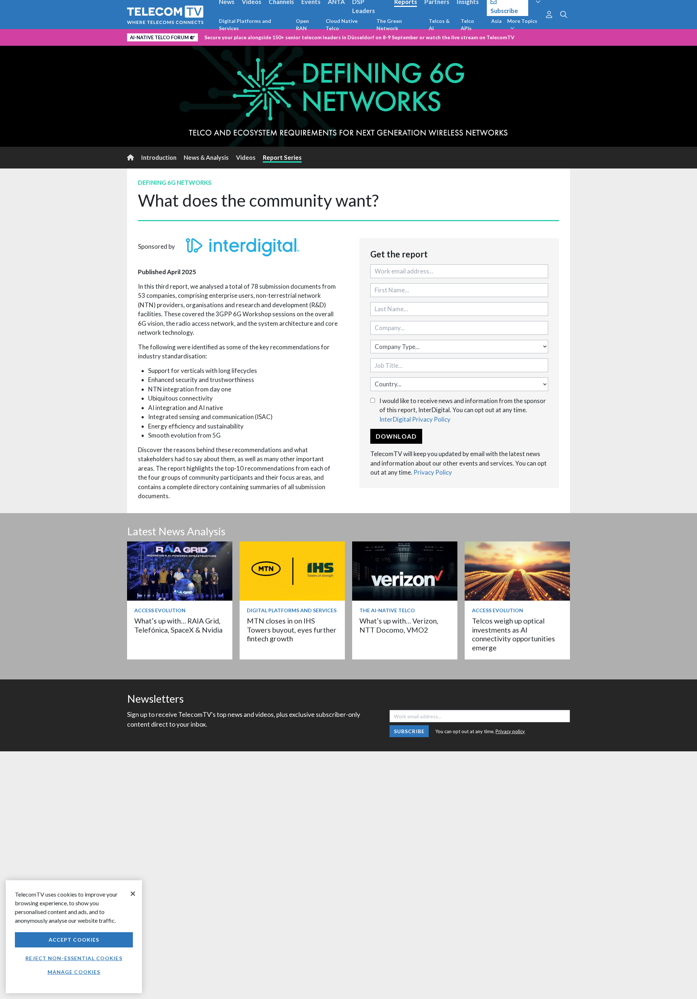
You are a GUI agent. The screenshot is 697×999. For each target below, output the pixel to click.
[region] (74, 936)
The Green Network (389, 24)
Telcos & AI (439, 24)
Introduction (158, 157)
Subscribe (409, 731)
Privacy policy (510, 731)
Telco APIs (467, 24)
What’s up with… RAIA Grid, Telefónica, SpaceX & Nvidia (178, 625)
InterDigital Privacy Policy (415, 419)
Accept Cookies (74, 940)
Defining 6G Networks (175, 182)
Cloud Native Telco (342, 24)
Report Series (282, 157)
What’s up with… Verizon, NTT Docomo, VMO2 (398, 625)
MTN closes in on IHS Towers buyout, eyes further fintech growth (292, 630)
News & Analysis (206, 157)
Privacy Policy (432, 472)
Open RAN (302, 24)
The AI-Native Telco (387, 610)
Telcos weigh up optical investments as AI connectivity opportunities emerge (513, 634)
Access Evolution (160, 610)
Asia (496, 21)
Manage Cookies (74, 972)
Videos (246, 157)
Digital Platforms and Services (245, 24)
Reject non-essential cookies (73, 958)
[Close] (133, 894)
